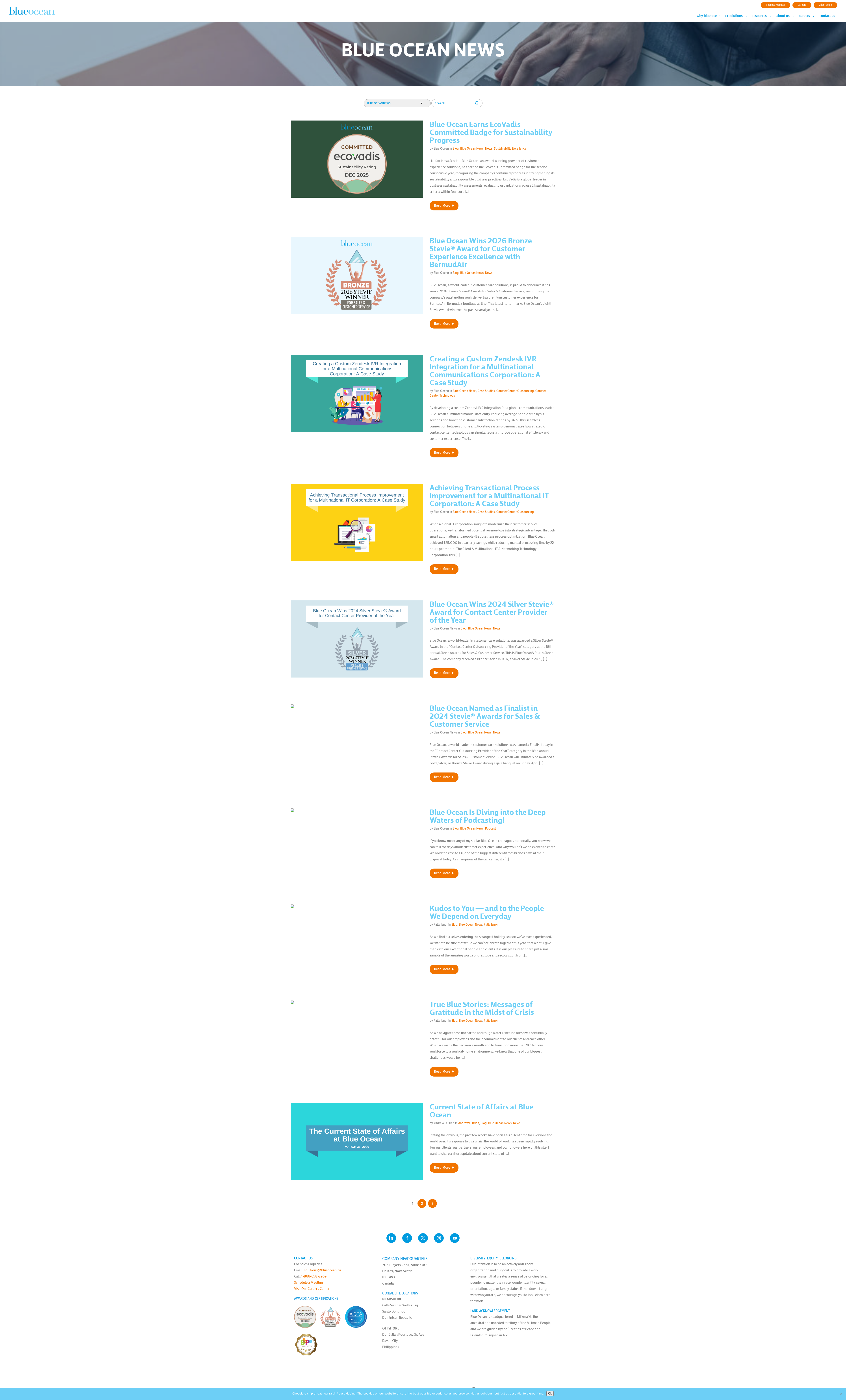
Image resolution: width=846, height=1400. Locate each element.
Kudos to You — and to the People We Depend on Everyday (487, 912)
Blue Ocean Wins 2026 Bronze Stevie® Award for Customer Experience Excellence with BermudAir (481, 252)
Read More (442, 205)
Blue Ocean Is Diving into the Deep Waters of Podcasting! (488, 816)
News (488, 148)
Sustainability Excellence (510, 148)
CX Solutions (734, 16)
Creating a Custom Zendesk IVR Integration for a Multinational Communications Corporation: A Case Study (485, 371)
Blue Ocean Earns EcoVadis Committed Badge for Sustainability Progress (491, 132)
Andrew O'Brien (468, 1123)
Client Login (825, 5)
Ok (550, 1393)
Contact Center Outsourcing (515, 391)
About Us (783, 16)
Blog (456, 148)
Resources (759, 16)
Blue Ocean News (472, 148)
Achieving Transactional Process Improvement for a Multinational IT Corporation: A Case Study (489, 496)
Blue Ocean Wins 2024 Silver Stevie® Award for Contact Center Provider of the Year (492, 612)
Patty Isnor (491, 924)
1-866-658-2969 (314, 1276)
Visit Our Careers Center (312, 1289)
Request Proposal (775, 5)
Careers (802, 5)
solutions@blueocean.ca (322, 1270)
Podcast (490, 828)
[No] (840, 1394)
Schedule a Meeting (308, 1282)
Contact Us (827, 16)
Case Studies (486, 391)
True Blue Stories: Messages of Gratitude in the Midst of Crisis (482, 1008)
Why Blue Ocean (708, 16)
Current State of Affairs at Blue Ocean (482, 1111)
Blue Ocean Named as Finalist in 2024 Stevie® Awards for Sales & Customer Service (485, 716)
